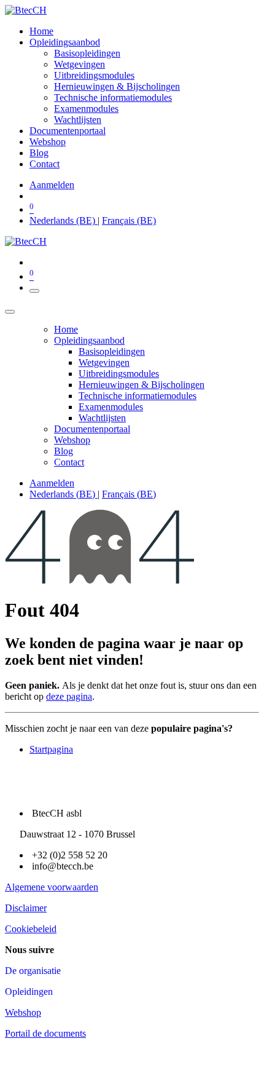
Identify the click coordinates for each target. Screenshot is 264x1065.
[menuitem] (41, 31)
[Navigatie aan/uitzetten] (34, 291)
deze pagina (69, 696)
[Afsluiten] (10, 312)
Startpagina (51, 749)
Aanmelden (51, 185)
